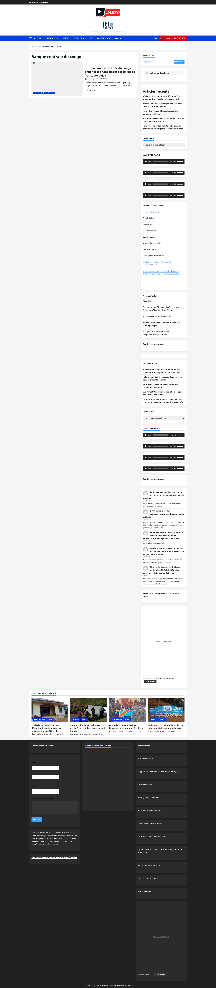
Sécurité (78, 38)
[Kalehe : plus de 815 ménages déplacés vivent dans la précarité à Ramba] (88, 710)
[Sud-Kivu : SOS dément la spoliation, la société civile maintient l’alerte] (166, 710)
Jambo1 (88, 79)
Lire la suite (92, 90)
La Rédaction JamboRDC (161, 492)
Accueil (38, 38)
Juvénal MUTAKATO (151, 212)
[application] (163, 161)
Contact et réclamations (42, 745)
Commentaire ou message (43, 798)
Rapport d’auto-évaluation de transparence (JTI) (158, 771)
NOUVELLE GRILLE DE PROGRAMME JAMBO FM (158, 679)
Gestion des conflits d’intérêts (150, 823)
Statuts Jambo (144, 891)
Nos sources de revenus (148, 878)
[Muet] (175, 161)
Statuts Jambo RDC (144, 974)
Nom (33, 781)
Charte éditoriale (145, 784)
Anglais (118, 38)
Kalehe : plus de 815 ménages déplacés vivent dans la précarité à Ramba (87, 728)
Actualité (51, 38)
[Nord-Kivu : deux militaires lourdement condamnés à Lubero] (127, 710)
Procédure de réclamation (149, 865)
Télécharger (150, 681)
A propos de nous (145, 758)
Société (65, 38)
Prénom (34, 772)
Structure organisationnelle (150, 810)
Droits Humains (48, 93)
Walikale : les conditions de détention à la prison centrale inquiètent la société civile (47, 728)
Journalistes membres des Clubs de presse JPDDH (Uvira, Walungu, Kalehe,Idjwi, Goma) (161, 272)
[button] (30, 38)
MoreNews (116, 985)
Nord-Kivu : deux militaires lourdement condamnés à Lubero (126, 726)
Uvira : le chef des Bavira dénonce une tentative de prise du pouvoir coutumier (163, 535)
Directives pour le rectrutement (151, 836)
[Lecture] (146, 161)
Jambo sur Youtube (175, 38)
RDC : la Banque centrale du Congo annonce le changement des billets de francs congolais (57, 79)
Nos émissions (104, 38)
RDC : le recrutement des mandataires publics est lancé (163, 495)
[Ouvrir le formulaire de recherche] (156, 38)
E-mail (35, 786)
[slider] (180, 161)
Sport (90, 38)
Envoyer (36, 819)
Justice (50, 719)
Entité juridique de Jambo (149, 797)
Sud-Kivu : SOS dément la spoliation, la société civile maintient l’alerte (166, 726)
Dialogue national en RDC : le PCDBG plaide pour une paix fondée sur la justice (161, 570)
